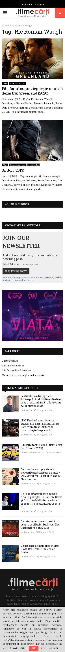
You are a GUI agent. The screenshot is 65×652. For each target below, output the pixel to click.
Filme (5, 83)
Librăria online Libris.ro (16, 370)
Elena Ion (29, 532)
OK (34, 648)
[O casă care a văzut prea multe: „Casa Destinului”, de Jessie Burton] (10, 553)
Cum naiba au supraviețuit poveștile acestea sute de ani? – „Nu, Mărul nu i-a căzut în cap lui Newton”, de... (41, 474)
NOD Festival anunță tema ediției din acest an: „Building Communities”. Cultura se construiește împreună (40, 425)
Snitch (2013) (13, 170)
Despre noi (26, 4)
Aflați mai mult (49, 648)
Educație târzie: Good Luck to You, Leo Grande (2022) (41, 446)
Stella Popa (30, 483)
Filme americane (17, 83)
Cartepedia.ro (10, 360)
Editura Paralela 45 (13, 365)
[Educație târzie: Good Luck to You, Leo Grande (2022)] (10, 452)
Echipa (39, 4)
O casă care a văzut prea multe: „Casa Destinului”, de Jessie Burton (40, 549)
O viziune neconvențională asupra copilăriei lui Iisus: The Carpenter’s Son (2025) (40, 524)
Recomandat (33, 165)
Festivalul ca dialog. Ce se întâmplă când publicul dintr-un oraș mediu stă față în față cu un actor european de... (41, 401)
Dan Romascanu (32, 452)
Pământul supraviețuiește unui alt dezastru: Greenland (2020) (32, 90)
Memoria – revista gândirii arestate (23, 375)
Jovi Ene (28, 410)
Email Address (11, 264)
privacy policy (53, 277)
